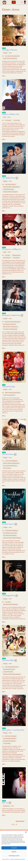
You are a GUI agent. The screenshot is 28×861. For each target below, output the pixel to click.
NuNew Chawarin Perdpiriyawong (11, 463)
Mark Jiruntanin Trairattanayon (10, 326)
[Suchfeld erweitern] (14, 2)
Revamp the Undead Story (11, 314)
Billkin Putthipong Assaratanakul (12, 392)
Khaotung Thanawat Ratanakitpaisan (12, 674)
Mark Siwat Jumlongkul (10, 736)
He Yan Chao (17, 120)
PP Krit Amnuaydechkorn (9, 395)
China (4, 117)
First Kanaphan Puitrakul (9, 669)
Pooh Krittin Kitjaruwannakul (9, 535)
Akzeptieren (14, 847)
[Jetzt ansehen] (16, 178)
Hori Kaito (7, 255)
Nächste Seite (21, 821)
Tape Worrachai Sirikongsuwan (10, 604)
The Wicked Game (8, 177)
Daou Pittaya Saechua (10, 184)
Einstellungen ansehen (14, 855)
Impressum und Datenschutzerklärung (17, 859)
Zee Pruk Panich (7, 468)
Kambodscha (6, 806)
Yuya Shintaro (16, 257)
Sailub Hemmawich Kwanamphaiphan (12, 537)
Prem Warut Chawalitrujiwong (10, 329)
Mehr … (4, 75)
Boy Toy (5, 802)
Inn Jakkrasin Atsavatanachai (12, 56)
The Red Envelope (8, 386)
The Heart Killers (8, 659)
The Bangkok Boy (8, 595)
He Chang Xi (8, 120)
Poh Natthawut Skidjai (8, 189)
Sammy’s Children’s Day (10, 113)
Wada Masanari (6, 257)
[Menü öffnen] (22, 2)
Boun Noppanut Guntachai (9, 324)
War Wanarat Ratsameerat (9, 741)
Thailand (5, 52)
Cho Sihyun (8, 602)
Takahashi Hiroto (16, 255)
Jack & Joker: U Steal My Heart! (13, 729)
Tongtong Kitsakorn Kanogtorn (10, 191)
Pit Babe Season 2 (8, 523)
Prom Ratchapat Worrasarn (9, 738)
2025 (10, 181)
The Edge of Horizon (9, 49)
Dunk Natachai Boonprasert (11, 666)
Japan (4, 252)
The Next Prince (8, 453)
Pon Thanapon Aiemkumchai (10, 533)
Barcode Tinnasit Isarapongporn (12, 321)
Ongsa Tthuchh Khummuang (10, 58)
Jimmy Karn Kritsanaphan (11, 460)
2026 (10, 52)
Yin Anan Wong (6, 743)
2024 (10, 663)
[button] (26, 832)
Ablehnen (14, 851)
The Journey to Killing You (11, 248)
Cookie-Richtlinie (5, 859)
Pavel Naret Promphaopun (11, 530)
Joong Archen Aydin (8, 671)
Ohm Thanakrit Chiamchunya (10, 465)
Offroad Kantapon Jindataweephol (11, 186)
